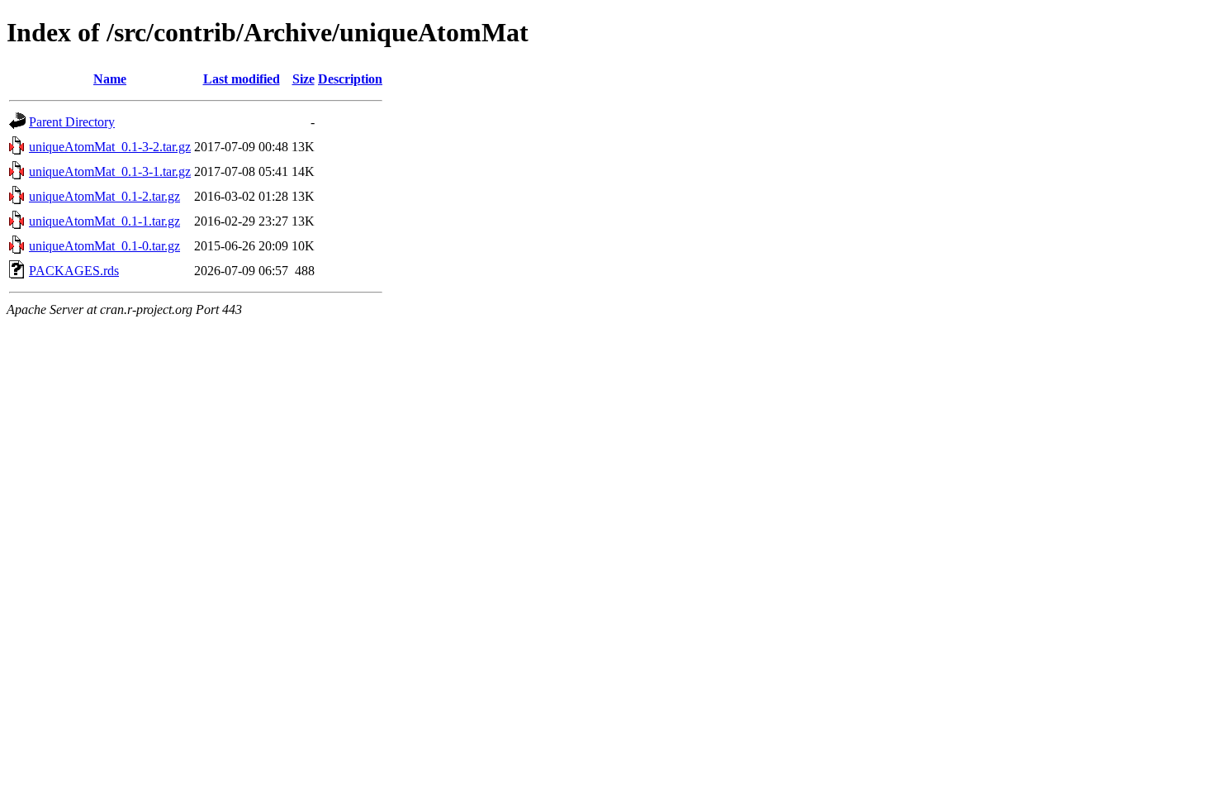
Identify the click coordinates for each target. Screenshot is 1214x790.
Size (303, 79)
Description (350, 79)
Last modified (241, 79)
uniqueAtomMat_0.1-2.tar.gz (104, 196)
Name (109, 79)
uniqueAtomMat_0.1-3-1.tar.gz (110, 171)
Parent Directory (72, 122)
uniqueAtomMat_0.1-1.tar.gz (104, 221)
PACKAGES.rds (74, 271)
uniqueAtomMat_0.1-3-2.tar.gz (110, 147)
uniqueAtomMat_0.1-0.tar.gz (104, 246)
